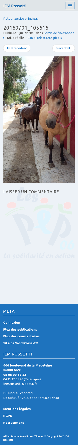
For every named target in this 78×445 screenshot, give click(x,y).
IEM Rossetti (14, 5)
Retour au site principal (20, 18)
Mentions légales (17, 409)
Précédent (19, 48)
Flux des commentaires (21, 336)
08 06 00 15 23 (14, 374)
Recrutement (13, 422)
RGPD (7, 416)
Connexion (11, 322)
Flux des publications (20, 329)
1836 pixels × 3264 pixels (44, 38)
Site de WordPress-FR (20, 343)
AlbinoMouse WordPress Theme (23, 436)
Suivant (61, 48)
